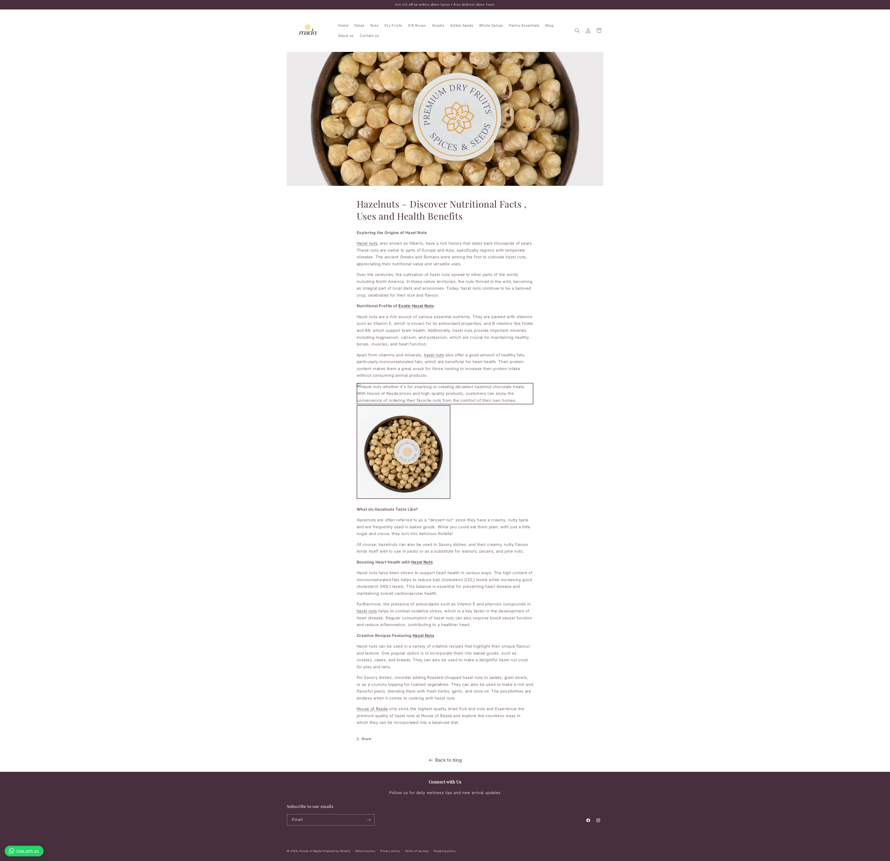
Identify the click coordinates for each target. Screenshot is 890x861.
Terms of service (417, 851)
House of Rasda (372, 708)
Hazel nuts (367, 243)
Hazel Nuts (422, 562)
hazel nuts (434, 355)
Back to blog (448, 760)
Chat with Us (27, 851)
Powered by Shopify (336, 851)
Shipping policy (444, 851)
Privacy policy (390, 851)
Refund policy (365, 851)
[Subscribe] (368, 819)
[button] (577, 30)
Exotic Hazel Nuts (416, 306)
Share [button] (366, 739)
